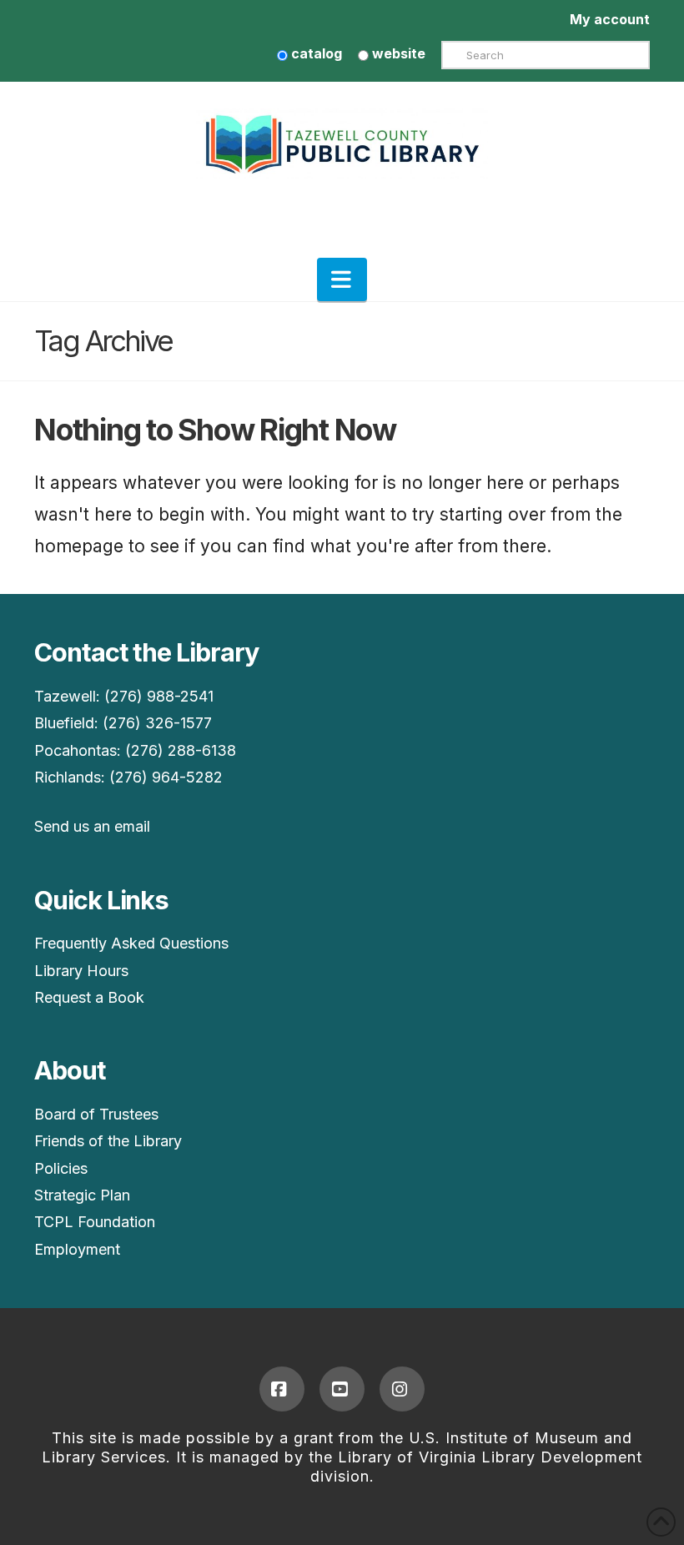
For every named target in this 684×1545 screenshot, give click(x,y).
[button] (342, 279)
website (397, 53)
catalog (315, 53)
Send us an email (92, 826)
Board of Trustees (96, 1114)
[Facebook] (281, 1389)
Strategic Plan (82, 1195)
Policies (61, 1168)
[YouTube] (342, 1389)
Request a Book (89, 997)
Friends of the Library (108, 1141)
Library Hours (81, 970)
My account (610, 19)
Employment (77, 1249)
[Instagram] (402, 1389)
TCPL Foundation (94, 1221)
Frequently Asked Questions (131, 943)
